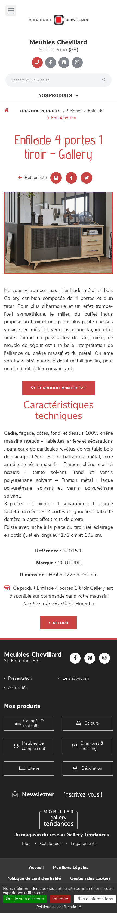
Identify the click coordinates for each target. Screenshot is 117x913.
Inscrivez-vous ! (83, 794)
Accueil (36, 867)
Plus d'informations (94, 899)
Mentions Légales (70, 867)
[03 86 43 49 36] (37, 62)
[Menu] (10, 10)
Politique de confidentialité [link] (58, 907)
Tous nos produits (40, 111)
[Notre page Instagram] (77, 62)
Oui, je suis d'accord (25, 899)
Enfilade (95, 111)
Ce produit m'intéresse (62, 388)
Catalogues (50, 843)
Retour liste (36, 177)
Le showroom (76, 678)
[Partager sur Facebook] (71, 178)
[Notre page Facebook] (50, 62)
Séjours (74, 111)
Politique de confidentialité (33, 878)
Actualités (17, 688)
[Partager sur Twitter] (86, 178)
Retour (60, 623)
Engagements (84, 843)
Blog (26, 843)
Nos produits (55, 96)
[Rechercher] (106, 80)
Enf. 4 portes (63, 118)
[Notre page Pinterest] (64, 62)
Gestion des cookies (90, 878)
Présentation (20, 678)
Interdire (60, 899)
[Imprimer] (56, 178)
